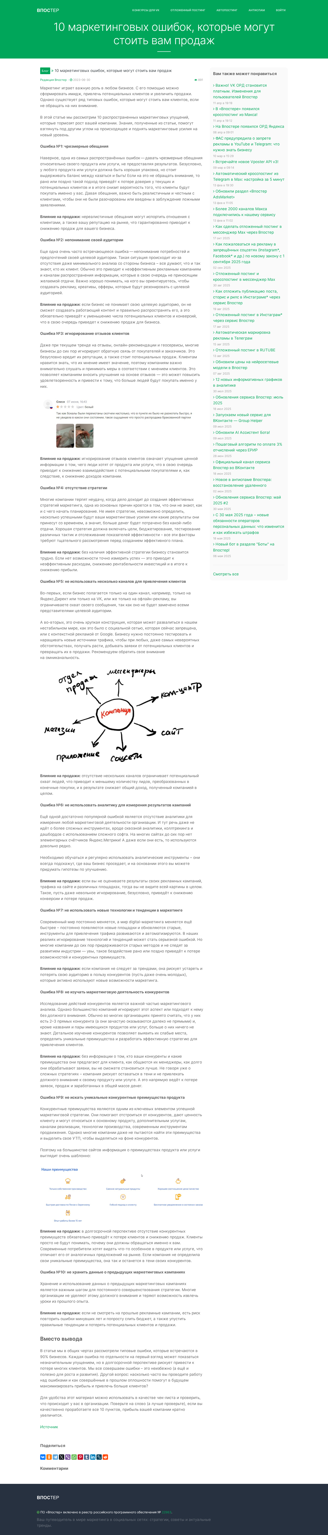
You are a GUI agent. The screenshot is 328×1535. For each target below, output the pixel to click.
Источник (49, 1427)
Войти (281, 10)
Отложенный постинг (187, 10)
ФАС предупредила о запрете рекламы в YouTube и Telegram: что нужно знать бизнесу (246, 144)
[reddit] (105, 1457)
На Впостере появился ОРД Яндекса (250, 126)
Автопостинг (226, 10)
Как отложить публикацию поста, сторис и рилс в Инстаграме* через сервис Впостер (246, 297)
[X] (61, 1457)
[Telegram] (55, 1457)
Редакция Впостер (53, 80)
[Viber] (68, 1457)
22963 (166, 1512)
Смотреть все (226, 574)
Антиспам (257, 10)
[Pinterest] (80, 1457)
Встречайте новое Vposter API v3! (247, 161)
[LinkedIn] (92, 1457)
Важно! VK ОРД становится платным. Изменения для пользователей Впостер (240, 91)
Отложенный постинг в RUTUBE (245, 350)
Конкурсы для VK (145, 10)
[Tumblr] (86, 1457)
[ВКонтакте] (43, 1457)
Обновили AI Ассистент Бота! (243, 432)
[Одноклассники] (49, 1457)
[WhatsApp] (74, 1457)
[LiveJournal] (99, 1457)
